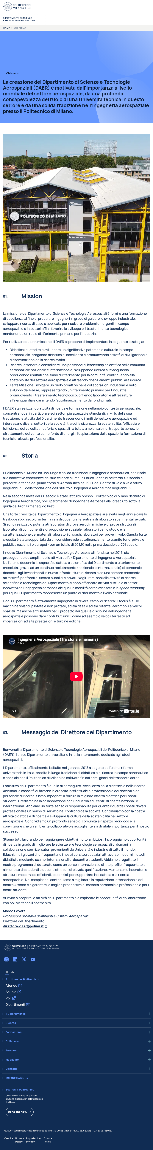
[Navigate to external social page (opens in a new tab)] (6, 959)
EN (12, 972)
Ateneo (11, 985)
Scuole (11, 991)
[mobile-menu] (147, 19)
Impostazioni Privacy (33, 1140)
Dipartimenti (15, 1004)
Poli (8, 998)
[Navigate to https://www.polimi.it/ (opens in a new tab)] (17, 6)
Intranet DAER (15, 1077)
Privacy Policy (19, 1140)
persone (11, 1050)
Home (6, 28)
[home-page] (19, 19)
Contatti (11, 1068)
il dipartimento (16, 1013)
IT (7, 972)
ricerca (11, 1022)
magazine (12, 1059)
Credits (8, 1138)
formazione (13, 1032)
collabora (12, 1041)
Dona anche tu (17, 1112)
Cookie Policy (48, 1140)
